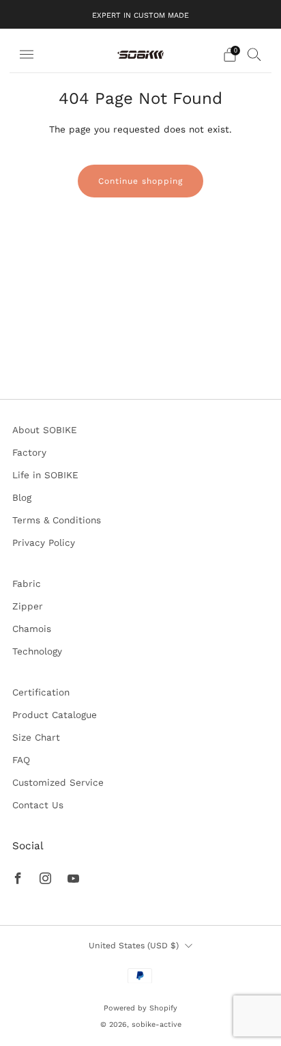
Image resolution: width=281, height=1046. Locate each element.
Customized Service (58, 782)
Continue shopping (140, 181)
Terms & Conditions (56, 519)
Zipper (27, 606)
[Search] (254, 54)
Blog (21, 497)
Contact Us (37, 804)
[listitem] (140, 14)
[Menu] (26, 54)
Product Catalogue (54, 714)
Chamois (31, 628)
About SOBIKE (44, 429)
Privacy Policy (43, 542)
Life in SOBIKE (45, 474)
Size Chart (36, 737)
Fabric (26, 583)
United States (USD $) (134, 945)
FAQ (21, 759)
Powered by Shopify (140, 1008)
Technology (37, 651)
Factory (29, 452)
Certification (41, 692)
